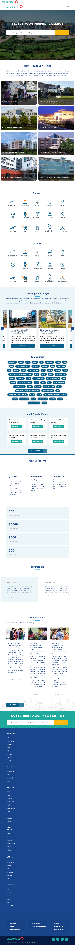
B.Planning (24, 399)
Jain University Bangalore (49, 127)
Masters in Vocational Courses (55, 395)
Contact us (11, 741)
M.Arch (37, 386)
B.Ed (11, 366)
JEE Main (10, 906)
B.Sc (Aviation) (49, 386)
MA (9, 370)
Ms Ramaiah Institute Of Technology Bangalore (19, 331)
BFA (64, 378)
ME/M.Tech (61, 366)
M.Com (58, 370)
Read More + (23, 345)
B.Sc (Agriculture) (23, 366)
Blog (9, 751)
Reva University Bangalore (12, 127)
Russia (10, 837)
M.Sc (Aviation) (34, 403)
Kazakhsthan (11, 843)
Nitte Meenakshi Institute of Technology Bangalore (49, 331)
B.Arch (16, 370)
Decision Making (36, 476)
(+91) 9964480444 (15, 928)
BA (41, 362)
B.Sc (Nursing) (33, 370)
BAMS (50, 370)
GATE (9, 892)
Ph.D (44, 403)
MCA (23, 370)
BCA (52, 366)
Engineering (11, 771)
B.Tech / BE (11, 862)
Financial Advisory (59, 476)
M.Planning (43, 399)
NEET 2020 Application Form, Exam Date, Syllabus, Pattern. (37, 646)
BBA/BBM (44, 366)
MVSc (15, 399)
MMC (39, 395)
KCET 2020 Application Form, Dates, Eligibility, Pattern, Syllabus (58, 646)
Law (9, 781)
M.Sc (58, 362)
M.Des (32, 395)
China (9, 850)
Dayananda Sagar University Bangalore (54, 178)
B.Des (12, 378)
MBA (9, 775)
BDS (43, 370)
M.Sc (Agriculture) (24, 382)
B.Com (35, 362)
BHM (36, 374)
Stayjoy (10, 798)
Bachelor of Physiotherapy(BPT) (20, 374)
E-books (10, 754)
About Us (10, 738)
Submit (61, 722)
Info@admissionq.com (41, 926)
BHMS (43, 374)
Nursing (10, 875)
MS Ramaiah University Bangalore (52, 152)
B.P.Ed (13, 382)
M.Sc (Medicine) (48, 390)
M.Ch (60, 399)
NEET (9, 899)
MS (58, 390)
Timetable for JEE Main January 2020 (14, 645)
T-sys (9, 815)
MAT (9, 902)
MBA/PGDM (49, 362)
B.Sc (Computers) (53, 378)
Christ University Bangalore (12, 102)
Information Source (13, 477)
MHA (59, 386)
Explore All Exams (35, 450)
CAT (9, 889)
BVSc (65, 370)
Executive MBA (59, 382)
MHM (33, 399)
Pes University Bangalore (49, 102)
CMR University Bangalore (12, 178)
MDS (36, 382)
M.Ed (43, 382)
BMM (50, 374)
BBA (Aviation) (60, 374)
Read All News (12, 704)
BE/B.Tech (12, 362)
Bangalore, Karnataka (18, 333)
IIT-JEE (10, 896)
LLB (65, 362)
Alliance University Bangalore (13, 152)
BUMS (30, 386)
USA (9, 834)
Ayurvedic (10, 778)
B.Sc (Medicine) (38, 378)
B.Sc (27, 362)
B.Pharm (35, 366)
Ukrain (9, 847)
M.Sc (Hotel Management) (17, 395)
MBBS (21, 362)
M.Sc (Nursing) (19, 386)
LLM (28, 378)
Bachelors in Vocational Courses (27, 390)
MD (49, 382)
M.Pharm (20, 378)
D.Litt (53, 399)
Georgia (10, 840)
